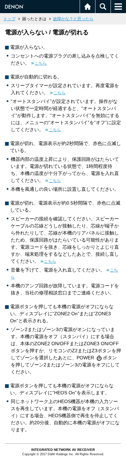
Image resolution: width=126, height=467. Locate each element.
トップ (9, 18)
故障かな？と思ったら (73, 18)
